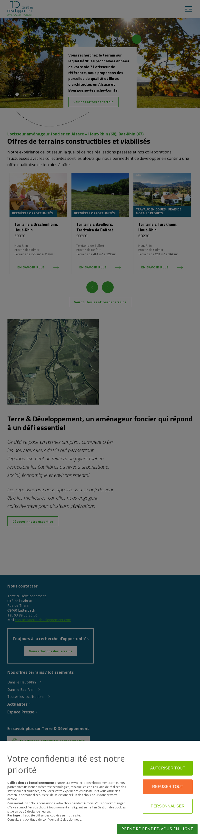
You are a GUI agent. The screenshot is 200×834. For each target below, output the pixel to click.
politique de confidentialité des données (53, 819)
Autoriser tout (167, 768)
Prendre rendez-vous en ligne (157, 829)
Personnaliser (168, 806)
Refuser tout (167, 787)
